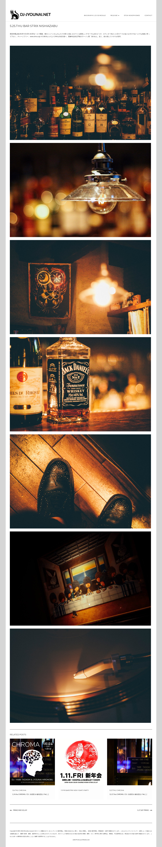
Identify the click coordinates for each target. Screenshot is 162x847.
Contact (148, 15)
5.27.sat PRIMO (143, 810)
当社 (80, 831)
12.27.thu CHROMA (116, 790)
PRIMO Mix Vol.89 (20, 810)
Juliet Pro (75, 839)
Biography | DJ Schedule (95, 15)
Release (114, 15)
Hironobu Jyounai (29, 831)
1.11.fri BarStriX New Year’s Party (75, 790)
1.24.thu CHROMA (19, 790)
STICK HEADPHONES (132, 15)
